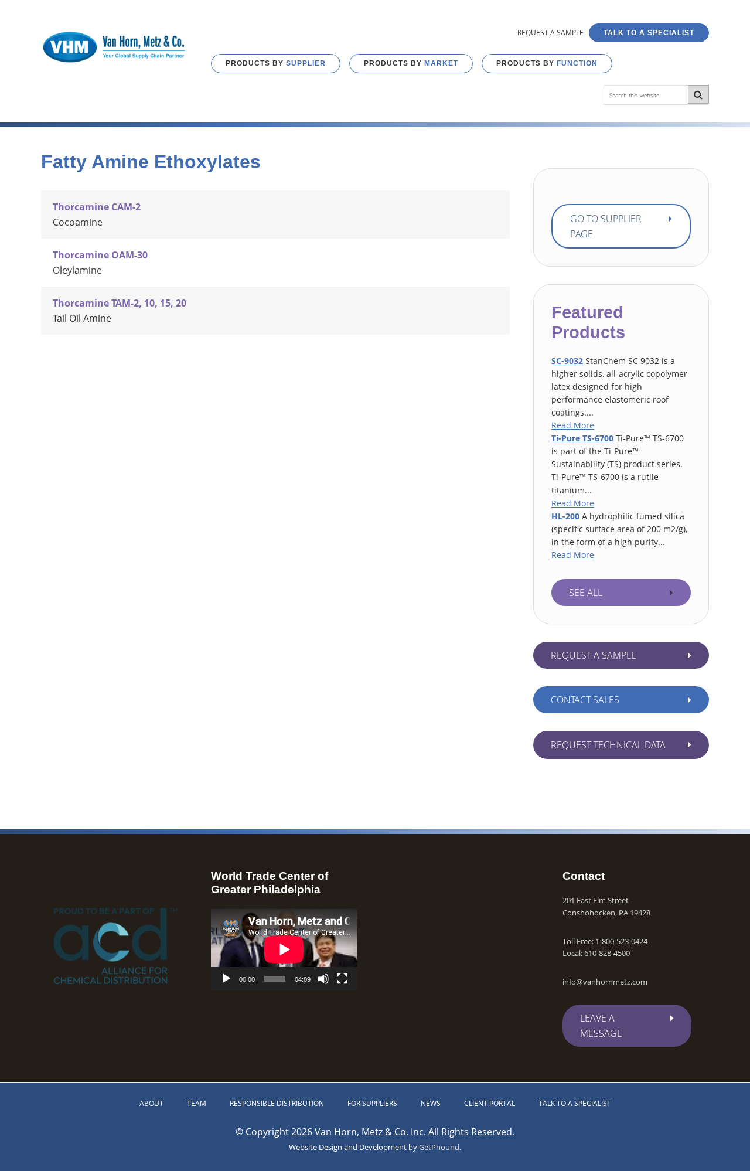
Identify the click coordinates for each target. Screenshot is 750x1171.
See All (585, 592)
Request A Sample (593, 655)
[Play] (226, 979)
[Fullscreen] (342, 979)
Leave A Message (601, 1026)
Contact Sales (585, 699)
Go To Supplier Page (606, 226)
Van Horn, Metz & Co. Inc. (114, 46)
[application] (284, 949)
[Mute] (323, 979)
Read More (572, 425)
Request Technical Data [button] (608, 744)
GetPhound (439, 1147)
